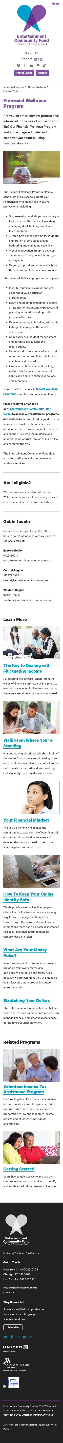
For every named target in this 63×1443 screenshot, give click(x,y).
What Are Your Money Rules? (25, 952)
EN (35, 58)
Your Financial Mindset (26, 820)
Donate (42, 73)
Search (29, 53)
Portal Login (24, 73)
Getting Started (18, 1169)
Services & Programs (13, 86)
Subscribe (13, 1327)
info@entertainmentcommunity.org (20, 1287)
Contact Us (8, 1292)
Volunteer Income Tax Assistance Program (25, 1089)
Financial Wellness (37, 86)
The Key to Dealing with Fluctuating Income (27, 668)
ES (41, 58)
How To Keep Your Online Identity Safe (28, 896)
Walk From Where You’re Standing (28, 743)
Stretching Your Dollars (26, 1000)
